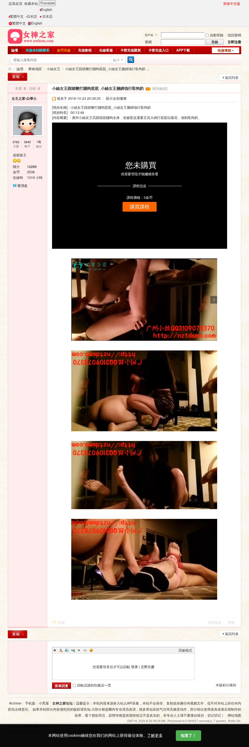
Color (60, 650)
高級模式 (185, 650)
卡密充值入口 (158, 50)
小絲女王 (53, 68)
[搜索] (130, 60)
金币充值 (64, 50)
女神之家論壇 (10, 68)
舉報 (231, 622)
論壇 (14, 50)
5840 (27, 142)
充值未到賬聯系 (37, 50)
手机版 (30, 703)
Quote (79, 650)
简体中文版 (231, 3)
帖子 (116, 60)
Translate (48, 2)
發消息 (22, 185)
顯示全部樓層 (116, 98)
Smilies (91, 650)
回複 (61, 622)
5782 (16, 142)
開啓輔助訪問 (221, 3)
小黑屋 (44, 703)
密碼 (148, 41)
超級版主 (20, 154)
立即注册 (147, 666)
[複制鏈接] (160, 88)
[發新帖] (17, 77)
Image (66, 650)
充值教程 (85, 50)
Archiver (15, 703)
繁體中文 (17, 16)
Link (73, 650)
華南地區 (35, 68)
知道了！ (188, 735)
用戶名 (149, 35)
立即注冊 (234, 41)
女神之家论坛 (62, 703)
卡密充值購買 (130, 50)
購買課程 (139, 206)
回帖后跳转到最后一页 (94, 685)
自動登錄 (216, 35)
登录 (134, 666)
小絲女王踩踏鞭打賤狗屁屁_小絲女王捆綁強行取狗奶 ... (107, 68)
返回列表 (232, 77)
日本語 (32, 16)
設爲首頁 (15, 3)
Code (85, 650)
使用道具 (215, 622)
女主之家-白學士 (24, 98)
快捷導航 (224, 50)
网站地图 (234, 715)
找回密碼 (234, 35)
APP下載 (183, 50)
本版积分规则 (226, 684)
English (46, 9)
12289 (32, 166)
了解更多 (155, 735)
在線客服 (106, 50)
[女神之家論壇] (31, 35)
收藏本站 (31, 3)
